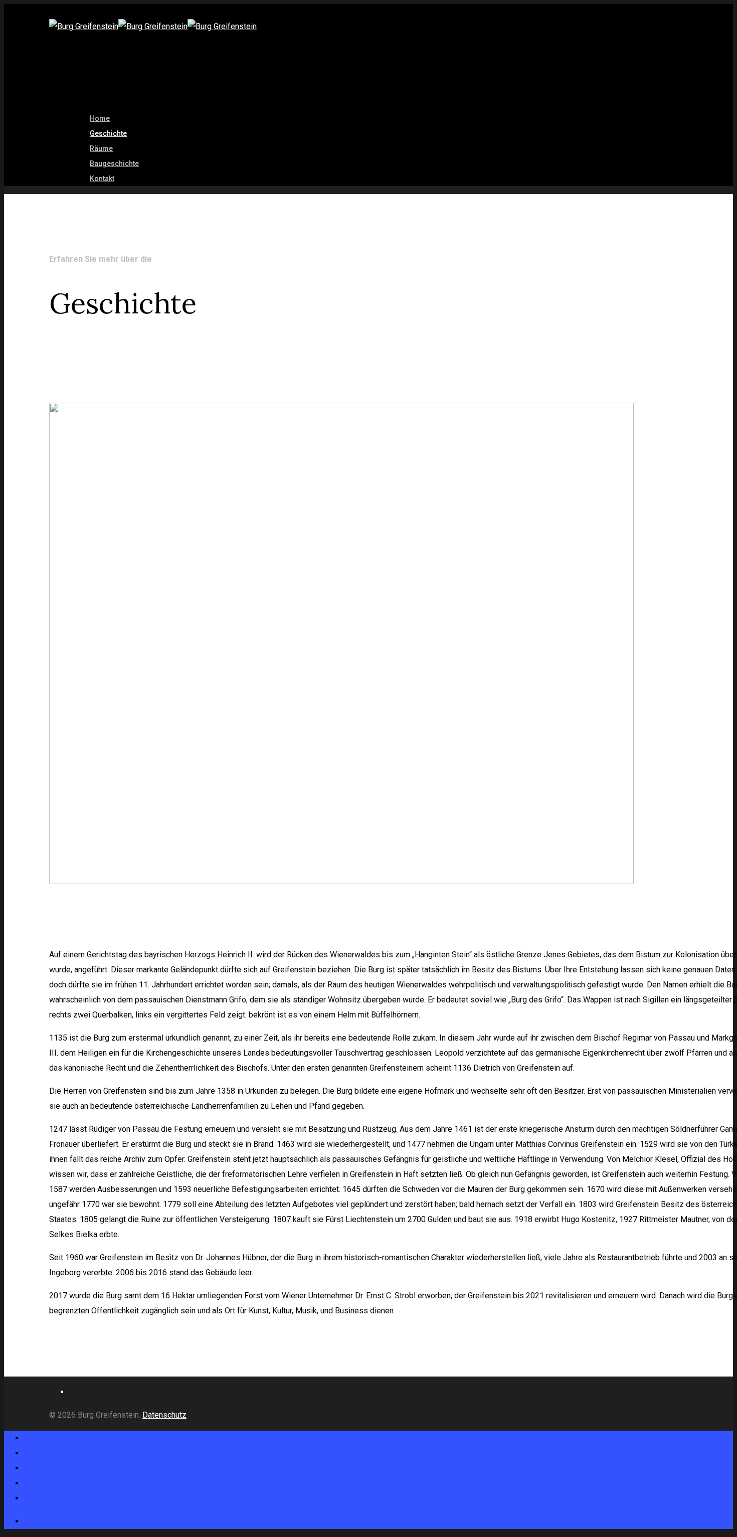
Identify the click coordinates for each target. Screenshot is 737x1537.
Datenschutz (164, 1415)
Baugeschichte (114, 163)
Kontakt (102, 179)
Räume (36, 1468)
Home (34, 1438)
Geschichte (43, 1453)
